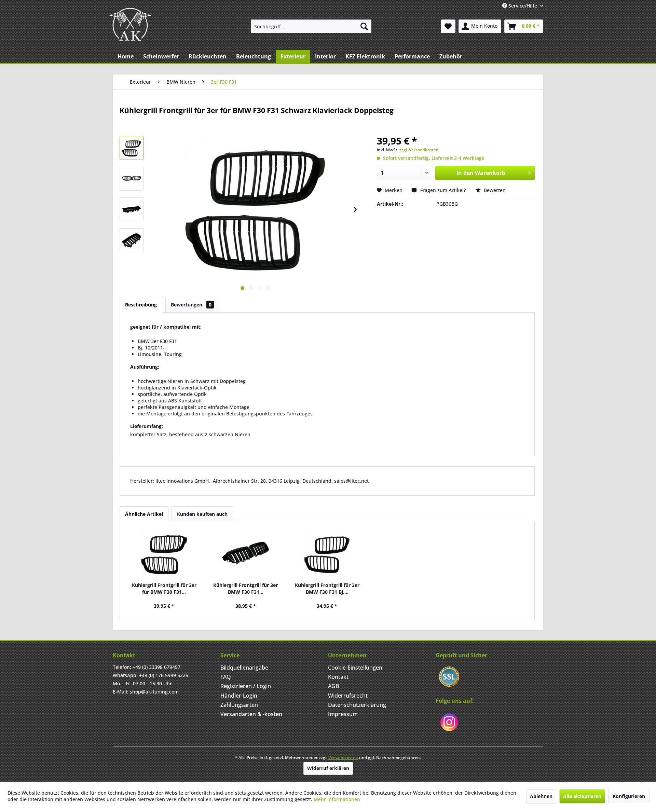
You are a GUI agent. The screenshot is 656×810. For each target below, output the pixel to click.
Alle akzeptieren (582, 796)
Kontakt (338, 677)
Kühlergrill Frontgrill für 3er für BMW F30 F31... (164, 588)
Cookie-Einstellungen (355, 667)
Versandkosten (343, 757)
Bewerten (494, 190)
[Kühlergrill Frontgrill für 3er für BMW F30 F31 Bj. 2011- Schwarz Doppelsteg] (164, 554)
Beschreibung (141, 304)
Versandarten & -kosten (251, 714)
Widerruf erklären (328, 768)
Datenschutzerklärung (357, 705)
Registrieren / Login (245, 686)
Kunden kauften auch (202, 514)
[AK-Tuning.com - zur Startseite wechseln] (130, 24)
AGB (333, 686)
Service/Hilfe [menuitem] (522, 5)
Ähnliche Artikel (144, 514)
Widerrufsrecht (348, 695)
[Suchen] (364, 26)
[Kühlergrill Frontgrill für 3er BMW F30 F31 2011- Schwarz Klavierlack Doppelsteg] (246, 554)
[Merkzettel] (448, 26)
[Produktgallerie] (242, 288)
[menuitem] (311, 26)
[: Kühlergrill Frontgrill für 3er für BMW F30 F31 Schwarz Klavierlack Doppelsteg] (132, 148)
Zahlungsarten (239, 705)
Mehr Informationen (337, 799)
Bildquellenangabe (244, 667)
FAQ (225, 677)
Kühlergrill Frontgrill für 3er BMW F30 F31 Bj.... (327, 588)
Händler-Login (238, 695)
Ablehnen (541, 796)
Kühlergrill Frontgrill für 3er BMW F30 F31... (245, 588)
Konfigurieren (629, 796)
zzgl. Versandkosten (419, 150)
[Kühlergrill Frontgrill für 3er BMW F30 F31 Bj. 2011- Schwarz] (327, 554)
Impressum (343, 714)
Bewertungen (191, 304)
